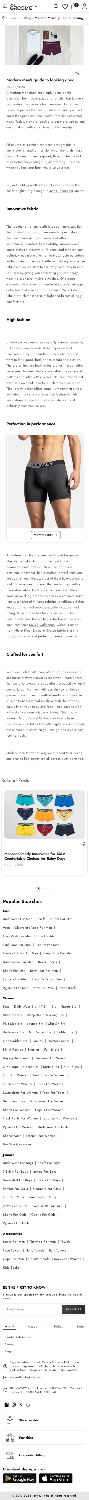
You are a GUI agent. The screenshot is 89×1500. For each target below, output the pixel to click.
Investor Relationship (18, 1337)
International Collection (23, 400)
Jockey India (40, 1496)
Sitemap (10, 1344)
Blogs (8, 1351)
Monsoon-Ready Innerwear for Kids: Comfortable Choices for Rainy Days (34, 856)
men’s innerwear (61, 190)
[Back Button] (6, 18)
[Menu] (5, 6)
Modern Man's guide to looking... (60, 18)
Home (15, 18)
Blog (27, 18)
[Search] (55, 6)
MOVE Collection (42, 624)
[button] (75, 6)
